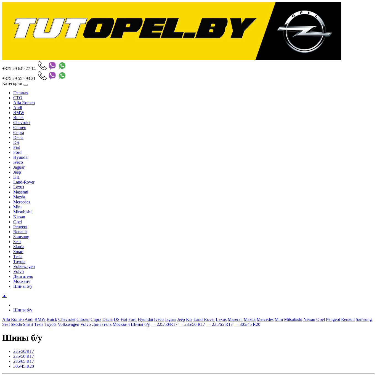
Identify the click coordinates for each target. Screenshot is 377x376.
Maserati (20, 192)
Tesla (17, 256)
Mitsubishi (22, 212)
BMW (18, 112)
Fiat (16, 147)
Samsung (21, 236)
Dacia (18, 137)
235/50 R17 (23, 356)
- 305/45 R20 (247, 324)
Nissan (19, 216)
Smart (18, 251)
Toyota (19, 261)
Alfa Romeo (24, 102)
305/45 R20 (23, 366)
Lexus (18, 187)
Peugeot (20, 226)
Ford (17, 152)
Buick (18, 117)
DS (16, 142)
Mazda (19, 197)
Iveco (18, 162)
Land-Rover (23, 182)
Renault (20, 231)
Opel (17, 221)
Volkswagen (24, 266)
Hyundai (20, 157)
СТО (17, 97)
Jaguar (19, 167)
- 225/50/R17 (164, 324)
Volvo (18, 271)
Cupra (18, 132)
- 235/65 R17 (219, 324)
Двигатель (23, 276)
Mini (17, 207)
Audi (17, 107)
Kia (16, 177)
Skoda (18, 246)
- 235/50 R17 (192, 324)
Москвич (21, 281)
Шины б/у (22, 286)
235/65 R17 (23, 361)
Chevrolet (21, 122)
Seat (17, 241)
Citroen (19, 127)
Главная (20, 92)
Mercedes (21, 202)
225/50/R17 (23, 351)
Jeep (17, 172)
